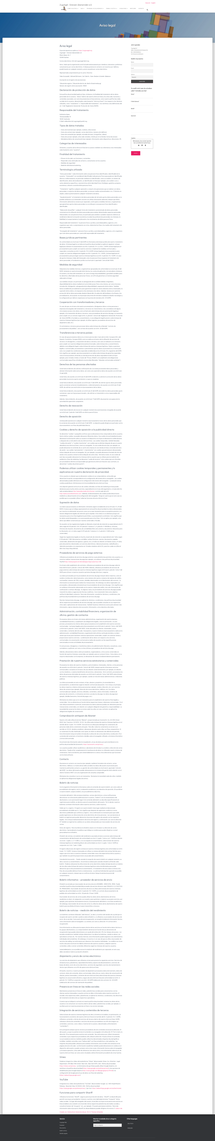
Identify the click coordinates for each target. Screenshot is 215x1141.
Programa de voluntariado (95, 8)
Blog (82, 8)
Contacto (141, 8)
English (153, 3)
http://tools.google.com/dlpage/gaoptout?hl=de (98, 1070)
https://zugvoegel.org (85, 50)
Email (132, 68)
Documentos (63, 1128)
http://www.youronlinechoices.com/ (70, 493)
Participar (133, 8)
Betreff (132, 108)
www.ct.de (119, 1108)
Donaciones (123, 8)
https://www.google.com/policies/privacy (96, 1068)
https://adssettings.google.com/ (70, 1075)
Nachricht (133, 116)
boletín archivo (63, 1130)
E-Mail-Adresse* (135, 101)
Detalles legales (64, 1133)
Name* (132, 94)
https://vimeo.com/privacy (68, 1066)
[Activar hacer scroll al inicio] (212, 1138)
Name (132, 62)
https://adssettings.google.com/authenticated (106, 1088)
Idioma (133, 74)
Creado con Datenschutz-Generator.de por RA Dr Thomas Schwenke (81, 1112)
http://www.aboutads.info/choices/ (84, 491)
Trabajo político (111, 8)
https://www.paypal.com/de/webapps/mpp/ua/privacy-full (82, 562)
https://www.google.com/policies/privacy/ (73, 1088)
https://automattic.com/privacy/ (93, 744)
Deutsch (147, 3)
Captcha (141, 140)
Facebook (62, 1125)
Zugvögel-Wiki (63, 1122)
